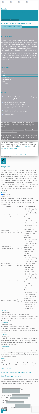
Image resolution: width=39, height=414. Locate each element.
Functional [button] (4, 310)
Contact (5, 84)
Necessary (6, 194)
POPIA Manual (25, 125)
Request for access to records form (12, 130)
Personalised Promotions (9, 137)
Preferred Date (5, 398)
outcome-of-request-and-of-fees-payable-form (16, 23)
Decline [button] (22, 154)
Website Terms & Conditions (10, 125)
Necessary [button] (4, 192)
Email (3, 402)
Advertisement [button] (5, 347)
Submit (4, 409)
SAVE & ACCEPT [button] (6, 369)
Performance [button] (5, 322)
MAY (2, 9)
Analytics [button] (4, 334)
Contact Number (6, 395)
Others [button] (3, 359)
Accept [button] (16, 154)
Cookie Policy (30, 123)
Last (22, 392)
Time (2, 400)
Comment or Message (8, 407)
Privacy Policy (6, 123)
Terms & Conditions (9, 148)
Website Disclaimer (18, 123)
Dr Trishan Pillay (11, 135)
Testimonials (6, 80)
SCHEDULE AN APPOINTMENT (28, 11)
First (22, 389)
